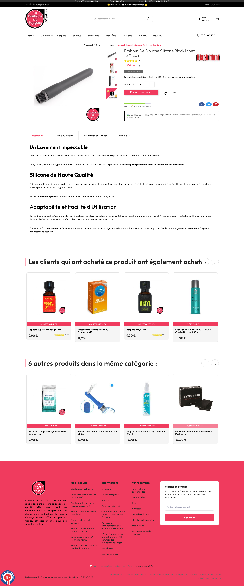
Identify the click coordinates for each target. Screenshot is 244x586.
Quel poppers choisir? (82, 488)
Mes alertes (138, 525)
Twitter (209, 104)
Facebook (202, 104)
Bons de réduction (141, 514)
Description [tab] (37, 135)
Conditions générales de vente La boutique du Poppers (113, 514)
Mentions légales (110, 494)
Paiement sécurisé (110, 505)
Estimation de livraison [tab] (95, 135)
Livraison (106, 488)
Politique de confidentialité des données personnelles (112, 525)
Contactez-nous (109, 553)
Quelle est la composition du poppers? (84, 496)
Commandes (138, 497)
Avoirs (135, 503)
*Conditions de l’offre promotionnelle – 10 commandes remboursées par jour (112, 538)
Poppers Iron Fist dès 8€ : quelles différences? (84, 547)
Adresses (136, 508)
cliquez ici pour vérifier (145, 566)
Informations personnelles (138, 490)
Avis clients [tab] (124, 135)
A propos (105, 500)
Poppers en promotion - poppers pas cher (83, 530)
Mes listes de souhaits (143, 520)
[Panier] (217, 19)
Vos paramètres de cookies (141, 533)
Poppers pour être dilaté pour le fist (83, 513)
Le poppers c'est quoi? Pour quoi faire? (82, 538)
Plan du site (107, 548)
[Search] (148, 19)
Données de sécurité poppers (81, 521)
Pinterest (216, 104)
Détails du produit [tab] (64, 135)
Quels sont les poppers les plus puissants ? (82, 504)
